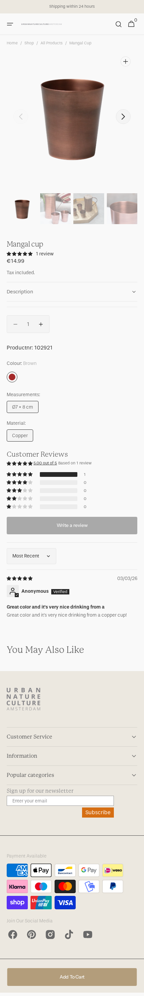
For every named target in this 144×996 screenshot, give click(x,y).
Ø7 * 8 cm (25, 408)
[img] (20, 578)
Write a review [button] (72, 525)
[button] (10, 24)
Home (12, 43)
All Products (52, 43)
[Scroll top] (136, 988)
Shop (29, 43)
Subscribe (98, 812)
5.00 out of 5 (45, 463)
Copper (22, 437)
